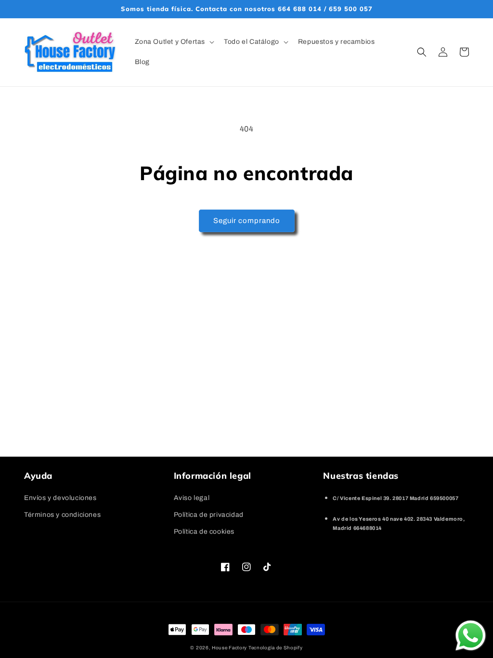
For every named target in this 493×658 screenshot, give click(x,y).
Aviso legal (192, 497)
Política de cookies (204, 531)
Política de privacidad (209, 514)
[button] (174, 42)
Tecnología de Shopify (275, 647)
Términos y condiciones (62, 514)
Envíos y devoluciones (60, 497)
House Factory (230, 647)
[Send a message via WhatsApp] (470, 635)
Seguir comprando (246, 220)
